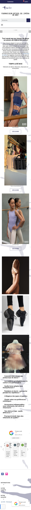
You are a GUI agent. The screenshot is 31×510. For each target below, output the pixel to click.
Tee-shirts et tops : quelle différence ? (13, 422)
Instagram (6, 484)
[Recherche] (28, 20)
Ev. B (17, 454)
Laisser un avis (15, 448)
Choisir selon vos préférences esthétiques (14, 410)
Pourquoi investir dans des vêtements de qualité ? (13, 427)
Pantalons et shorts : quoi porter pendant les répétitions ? (15, 402)
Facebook (2, 484)
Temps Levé (18, 441)
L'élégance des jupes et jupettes (15, 406)
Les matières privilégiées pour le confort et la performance (15, 392)
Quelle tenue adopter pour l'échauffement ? (13, 397)
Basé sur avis (22, 505)
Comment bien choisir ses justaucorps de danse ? (13, 387)
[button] (15, 142)
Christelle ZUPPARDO (12, 454)
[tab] (15, 387)
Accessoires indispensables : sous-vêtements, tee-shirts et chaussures (14, 416)
